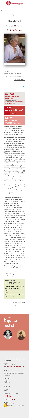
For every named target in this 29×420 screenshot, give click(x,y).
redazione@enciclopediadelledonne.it (15, 366)
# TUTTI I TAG (19, 79)
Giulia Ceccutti (16, 30)
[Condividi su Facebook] (20, 86)
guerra (14, 76)
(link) (6, 292)
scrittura (19, 76)
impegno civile (7, 76)
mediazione (7, 73)
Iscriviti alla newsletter (9, 399)
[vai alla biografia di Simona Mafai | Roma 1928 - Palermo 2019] (7, 334)
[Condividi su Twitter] (23, 86)
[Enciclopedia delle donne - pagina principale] (14, 3)
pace (12, 73)
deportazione (18, 73)
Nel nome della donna (13, 404)
